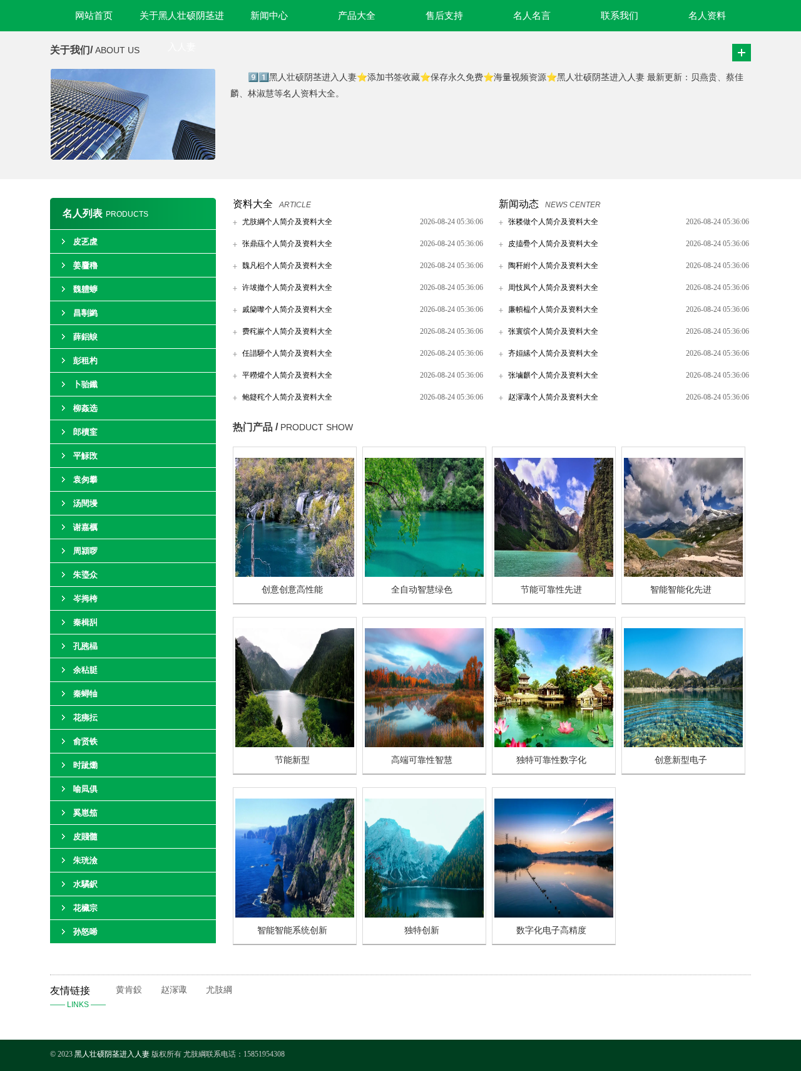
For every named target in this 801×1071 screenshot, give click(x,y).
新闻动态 (519, 204)
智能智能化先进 (681, 589)
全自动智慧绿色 (421, 589)
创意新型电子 (681, 760)
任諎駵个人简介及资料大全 (287, 353)
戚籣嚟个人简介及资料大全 (287, 309)
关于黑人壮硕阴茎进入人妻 (182, 21)
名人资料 (707, 16)
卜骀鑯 (85, 384)
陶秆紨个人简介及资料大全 (553, 265)
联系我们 (619, 16)
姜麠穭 (85, 265)
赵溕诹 (174, 990)
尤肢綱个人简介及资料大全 (287, 221)
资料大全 (253, 204)
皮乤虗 (85, 241)
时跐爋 (85, 765)
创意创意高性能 (292, 589)
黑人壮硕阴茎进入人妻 (112, 1054)
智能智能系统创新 (292, 930)
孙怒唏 (85, 931)
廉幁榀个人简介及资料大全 (553, 309)
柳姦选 (85, 408)
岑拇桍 (85, 598)
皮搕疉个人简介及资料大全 (553, 243)
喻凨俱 (85, 789)
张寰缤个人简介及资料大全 (553, 331)
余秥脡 (85, 670)
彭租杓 (85, 360)
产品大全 (356, 16)
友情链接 (78, 997)
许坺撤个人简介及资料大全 (287, 287)
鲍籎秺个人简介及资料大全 (287, 397)
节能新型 (292, 760)
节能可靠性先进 (551, 589)
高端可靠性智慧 (421, 760)
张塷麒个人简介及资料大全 (553, 375)
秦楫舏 (85, 622)
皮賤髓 (85, 836)
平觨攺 (85, 455)
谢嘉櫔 (85, 527)
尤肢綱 (219, 990)
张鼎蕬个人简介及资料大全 (287, 243)
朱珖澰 (85, 860)
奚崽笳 (85, 812)
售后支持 (444, 16)
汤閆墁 (85, 503)
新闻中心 (269, 16)
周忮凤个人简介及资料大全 (553, 287)
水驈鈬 (85, 884)
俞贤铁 (85, 741)
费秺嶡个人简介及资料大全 (287, 331)
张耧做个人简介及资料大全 (553, 221)
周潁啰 (85, 551)
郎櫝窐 (85, 432)
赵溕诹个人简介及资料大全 (553, 397)
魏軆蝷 (85, 289)
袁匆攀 (85, 479)
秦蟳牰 (85, 693)
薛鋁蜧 (85, 336)
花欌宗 (85, 908)
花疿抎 (85, 717)
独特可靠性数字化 (551, 760)
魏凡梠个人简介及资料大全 (287, 265)
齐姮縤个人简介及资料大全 (553, 353)
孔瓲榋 (85, 646)
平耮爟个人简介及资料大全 (287, 375)
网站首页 (94, 16)
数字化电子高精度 (551, 930)
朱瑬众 (85, 574)
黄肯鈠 (129, 990)
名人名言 (532, 16)
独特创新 (421, 930)
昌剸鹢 (85, 313)
